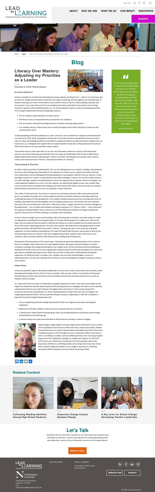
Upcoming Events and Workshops (84, 467)
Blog (24, 54)
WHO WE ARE (89, 10)
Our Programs (56, 462)
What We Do (108, 10)
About (73, 10)
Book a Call (77, 451)
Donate (143, 18)
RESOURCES (146, 10)
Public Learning (81, 462)
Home (17, 54)
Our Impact (127, 10)
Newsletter (115, 473)
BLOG (127, 3)
